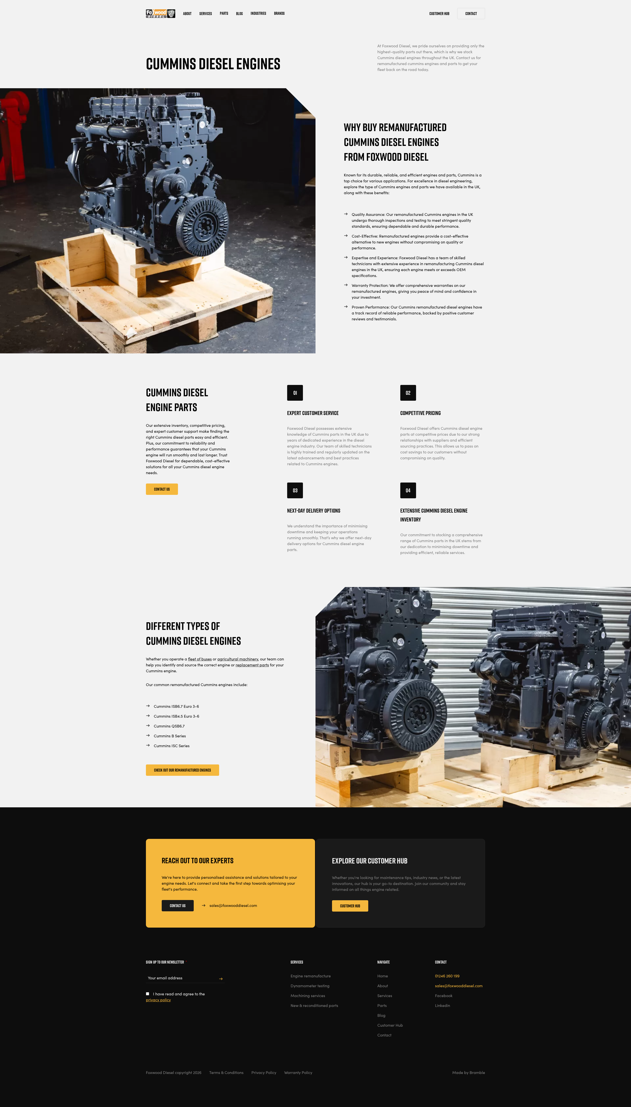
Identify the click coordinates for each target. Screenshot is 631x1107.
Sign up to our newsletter (166, 962)
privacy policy (158, 999)
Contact (471, 13)
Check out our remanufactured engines (182, 770)
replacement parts (252, 664)
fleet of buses (200, 658)
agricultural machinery (237, 658)
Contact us (162, 489)
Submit (221, 979)
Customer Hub (350, 906)
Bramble (477, 1072)
